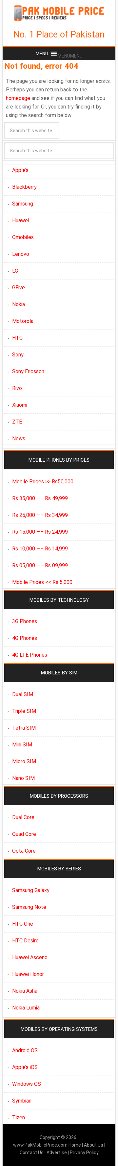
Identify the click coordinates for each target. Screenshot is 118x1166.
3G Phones (24, 621)
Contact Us (32, 1152)
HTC (17, 338)
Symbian (21, 1101)
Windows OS (26, 1084)
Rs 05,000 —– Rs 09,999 (40, 565)
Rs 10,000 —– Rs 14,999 (40, 549)
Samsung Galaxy (30, 890)
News (18, 438)
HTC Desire (25, 940)
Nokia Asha (24, 991)
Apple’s (20, 170)
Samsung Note (29, 907)
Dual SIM (22, 694)
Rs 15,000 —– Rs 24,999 (40, 532)
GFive (18, 287)
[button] (70, 56)
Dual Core (23, 817)
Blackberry (24, 187)
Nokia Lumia (26, 1008)
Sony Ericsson (28, 371)
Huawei (20, 220)
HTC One (22, 924)
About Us (94, 1145)
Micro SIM (24, 761)
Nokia (18, 304)
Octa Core (24, 851)
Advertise (57, 1152)
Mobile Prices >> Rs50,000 (42, 481)
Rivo (17, 388)
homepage (18, 98)
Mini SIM (22, 744)
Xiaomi (19, 405)
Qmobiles (23, 237)
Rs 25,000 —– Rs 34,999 (40, 515)
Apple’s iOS (25, 1067)
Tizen (18, 1117)
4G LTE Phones (29, 655)
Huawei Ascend (30, 957)
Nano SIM (23, 778)
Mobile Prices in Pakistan (59, 13)
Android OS (25, 1050)
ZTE (17, 422)
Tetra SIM (24, 728)
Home (75, 1145)
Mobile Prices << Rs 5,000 (42, 582)
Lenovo (20, 254)
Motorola (22, 321)
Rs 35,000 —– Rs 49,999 (40, 498)
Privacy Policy (84, 1152)
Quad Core (24, 834)
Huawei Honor (28, 974)
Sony (18, 355)
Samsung (22, 204)
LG (15, 271)
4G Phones (24, 638)
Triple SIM (24, 711)
